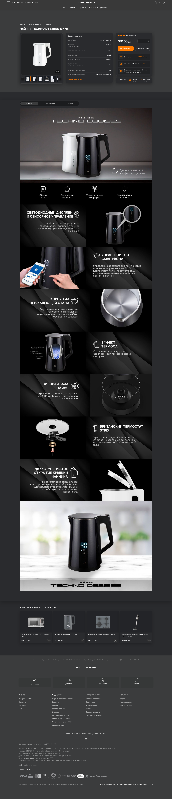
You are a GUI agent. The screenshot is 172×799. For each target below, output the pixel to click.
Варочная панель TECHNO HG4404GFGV (101, 634)
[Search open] (155, 2)
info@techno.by (24, 769)
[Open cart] (164, 2)
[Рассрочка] (103, 680)
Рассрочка (103, 683)
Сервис (137, 683)
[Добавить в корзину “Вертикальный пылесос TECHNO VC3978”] (148, 640)
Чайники (48, 24)
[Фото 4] (47, 79)
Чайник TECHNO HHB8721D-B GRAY (66, 634)
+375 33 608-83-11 (33, 2)
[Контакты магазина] (23, 2)
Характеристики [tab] (50, 103)
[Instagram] (86, 739)
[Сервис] (137, 680)
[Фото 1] (28, 79)
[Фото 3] (40, 79)
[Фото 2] (34, 79)
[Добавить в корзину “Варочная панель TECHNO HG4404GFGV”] (115, 640)
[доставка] (69, 680)
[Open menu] (8, 2)
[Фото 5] (53, 79)
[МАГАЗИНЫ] (35, 681)
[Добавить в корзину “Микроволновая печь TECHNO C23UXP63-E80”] (48, 640)
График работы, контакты (28, 765)
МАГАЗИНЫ (35, 684)
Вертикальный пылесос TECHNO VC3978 (135, 634)
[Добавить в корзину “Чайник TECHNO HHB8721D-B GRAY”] (82, 640)
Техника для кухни (34, 24)
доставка (69, 684)
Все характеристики (75, 80)
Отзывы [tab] (70, 103)
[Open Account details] (159, 2)
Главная (22, 24)
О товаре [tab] (29, 103)
